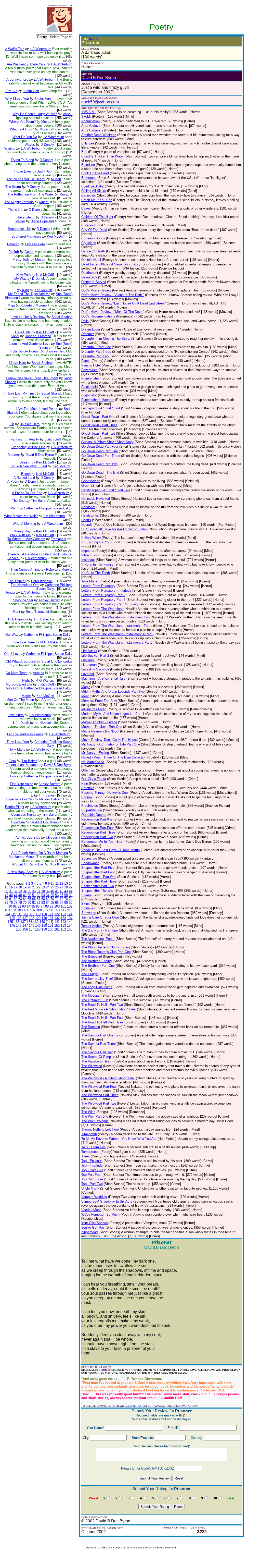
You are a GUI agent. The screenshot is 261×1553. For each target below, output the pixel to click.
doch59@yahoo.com (100, 102)
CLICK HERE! (133, 1405)
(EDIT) (93, 38)
